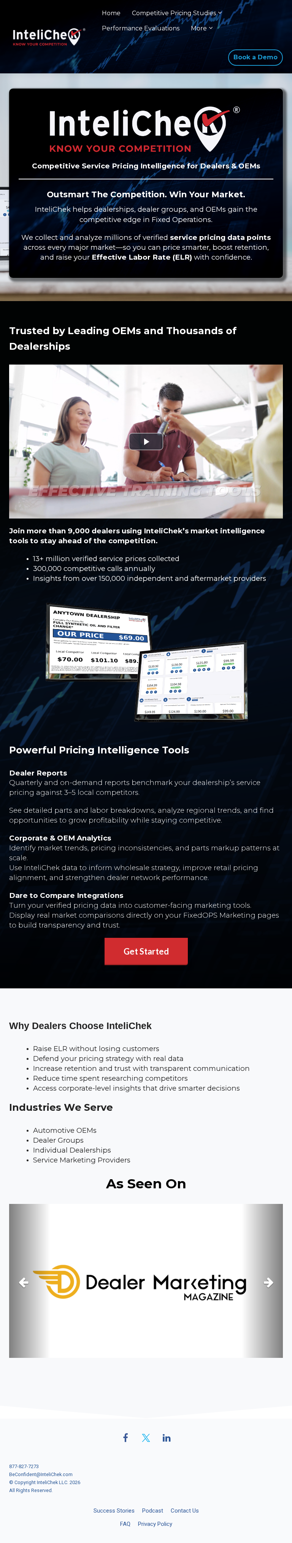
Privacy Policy (155, 1524)
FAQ (125, 1524)
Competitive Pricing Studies (174, 13)
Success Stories (114, 1510)
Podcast (152, 1510)
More (199, 28)
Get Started (146, 951)
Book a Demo (255, 57)
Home (111, 13)
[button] (29, 1281)
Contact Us (185, 1510)
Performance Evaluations (140, 28)
